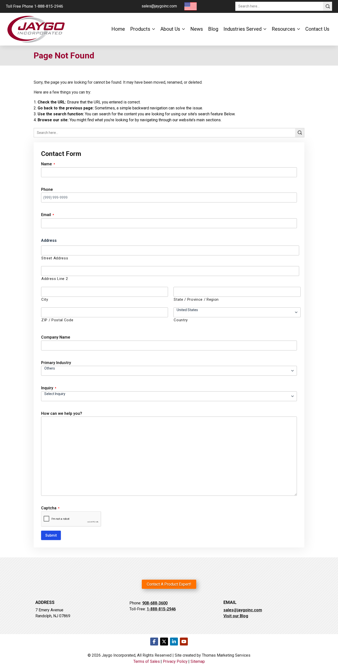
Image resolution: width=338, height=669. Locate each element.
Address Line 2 (54, 278)
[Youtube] (184, 641)
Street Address (54, 258)
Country (181, 320)
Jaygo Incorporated (118, 655)
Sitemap (198, 661)
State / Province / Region (196, 299)
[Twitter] (164, 641)
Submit (51, 535)
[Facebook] (154, 641)
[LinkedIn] (174, 641)
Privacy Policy (175, 661)
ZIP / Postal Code (57, 320)
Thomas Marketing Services (226, 655)
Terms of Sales (146, 661)
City (44, 299)
